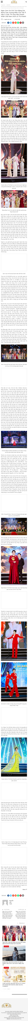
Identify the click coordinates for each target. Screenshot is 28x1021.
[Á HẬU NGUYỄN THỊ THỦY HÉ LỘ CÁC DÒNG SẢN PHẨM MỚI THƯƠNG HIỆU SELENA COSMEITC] (14, 974)
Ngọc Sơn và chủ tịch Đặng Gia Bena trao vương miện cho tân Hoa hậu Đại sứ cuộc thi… (13, 942)
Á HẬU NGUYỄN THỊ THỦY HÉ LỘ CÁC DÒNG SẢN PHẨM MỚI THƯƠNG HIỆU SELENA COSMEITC (13, 985)
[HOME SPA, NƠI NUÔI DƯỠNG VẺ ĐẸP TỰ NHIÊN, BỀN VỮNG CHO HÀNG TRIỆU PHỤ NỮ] (14, 953)
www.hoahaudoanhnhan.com (15, 1018)
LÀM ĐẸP (6, 946)
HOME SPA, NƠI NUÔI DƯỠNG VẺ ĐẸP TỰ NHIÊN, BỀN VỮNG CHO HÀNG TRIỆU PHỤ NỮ (13, 963)
